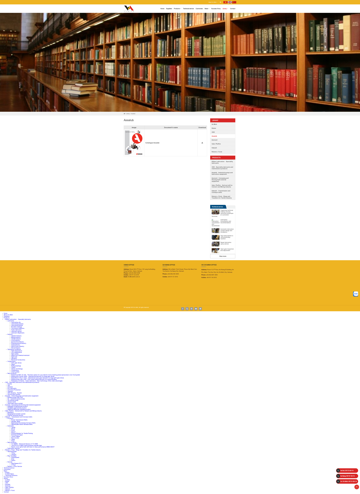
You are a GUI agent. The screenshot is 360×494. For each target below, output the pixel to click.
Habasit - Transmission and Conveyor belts (221, 191)
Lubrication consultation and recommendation (225, 221)
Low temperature (16, 352)
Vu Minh (214, 124)
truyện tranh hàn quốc (45, 300)
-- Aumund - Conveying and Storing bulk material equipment (22, 405)
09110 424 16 (348, 481)
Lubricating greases (17, 324)
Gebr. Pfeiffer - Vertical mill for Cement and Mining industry (222, 186)
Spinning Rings (12, 451)
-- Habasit (7, 489)
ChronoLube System (14, 394)
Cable (13, 439)
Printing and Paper (17, 435)
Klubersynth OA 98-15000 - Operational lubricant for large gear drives (32, 376)
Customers (7, 469)
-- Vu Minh (7, 480)
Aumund (214, 140)
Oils (9, 385)
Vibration (14, 358)
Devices (10, 462)
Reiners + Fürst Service (15, 466)
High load (14, 357)
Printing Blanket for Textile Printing (22, 433)
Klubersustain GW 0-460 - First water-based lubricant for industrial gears (34, 379)
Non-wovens (15, 438)
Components (12, 361)
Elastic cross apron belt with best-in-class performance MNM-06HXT (33, 447)
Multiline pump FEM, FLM (15, 397)
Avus (12, 459)
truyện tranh (15, 300)
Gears (13, 364)
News (5, 471)
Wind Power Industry (17, 346)
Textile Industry (16, 339)
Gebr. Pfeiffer (216, 144)
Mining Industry (16, 337)
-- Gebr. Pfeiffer (9, 487)
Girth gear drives (16, 363)
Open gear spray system (15, 403)
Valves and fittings (17, 369)
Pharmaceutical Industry (18, 343)
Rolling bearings (16, 366)
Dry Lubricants (12, 388)
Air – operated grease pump (16, 399)
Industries (11, 426)
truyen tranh (20, 300)
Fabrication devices (14, 448)
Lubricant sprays (16, 331)
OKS (213, 132)
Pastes (10, 384)
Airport (13, 432)
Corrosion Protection (14, 390)
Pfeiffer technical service (15, 415)
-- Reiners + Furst (9, 490)
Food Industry (15, 340)
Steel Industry (15, 345)
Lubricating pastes (17, 325)
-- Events (6, 472)
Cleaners (10, 391)
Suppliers (7, 316)
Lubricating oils (16, 322)
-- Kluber (6, 481)
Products (216, 157)
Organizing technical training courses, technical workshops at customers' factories (222, 213)
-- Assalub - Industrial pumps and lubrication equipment (21, 396)
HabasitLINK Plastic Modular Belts (22, 424)
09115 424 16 (346, 470)
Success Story (8, 477)
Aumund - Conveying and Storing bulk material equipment (220, 179)
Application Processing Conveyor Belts (23, 423)
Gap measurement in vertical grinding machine (226, 237)
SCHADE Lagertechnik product (17, 408)
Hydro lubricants (16, 330)
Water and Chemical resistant (20, 355)
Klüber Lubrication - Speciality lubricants (222, 162)
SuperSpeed (15, 457)
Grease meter (12, 402)
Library (128, 113)
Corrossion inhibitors (17, 328)
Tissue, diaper (15, 436)
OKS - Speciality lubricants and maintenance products (222, 167)
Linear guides (15, 372)
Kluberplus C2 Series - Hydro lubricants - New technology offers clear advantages (37, 381)
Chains (13, 367)
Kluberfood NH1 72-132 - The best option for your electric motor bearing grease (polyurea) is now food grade (45, 375)
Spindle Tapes (15, 421)
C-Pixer (13, 465)
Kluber (214, 128)
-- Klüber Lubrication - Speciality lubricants (17, 319)
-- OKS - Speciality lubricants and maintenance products (21, 382)
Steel (13, 441)
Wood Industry (15, 348)
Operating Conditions (14, 349)
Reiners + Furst (217, 152)
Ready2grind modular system (16, 414)
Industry (10, 334)
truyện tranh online (37, 300)
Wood (13, 429)
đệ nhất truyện (3, 300)
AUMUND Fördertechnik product (18, 406)
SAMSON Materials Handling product (19, 409)
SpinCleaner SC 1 (16, 463)
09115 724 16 (347, 476)
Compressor (15, 370)
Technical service (217, 207)
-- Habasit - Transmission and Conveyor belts (18, 417)
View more (222, 256)
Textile (13, 427)
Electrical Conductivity (18, 360)
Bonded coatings (16, 327)
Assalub (133, 113)
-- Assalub (7, 484)
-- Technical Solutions (10, 475)
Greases (10, 387)
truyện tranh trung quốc (55, 300)
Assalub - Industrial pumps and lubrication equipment (222, 173)
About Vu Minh (212, 2)
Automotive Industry (17, 342)
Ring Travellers (12, 456)
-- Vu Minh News (9, 474)
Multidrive (11, 412)
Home (5, 313)
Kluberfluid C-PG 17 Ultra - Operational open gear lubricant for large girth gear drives (37, 378)
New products (12, 373)
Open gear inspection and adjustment (227, 249)
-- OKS (6, 483)
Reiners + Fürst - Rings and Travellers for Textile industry (222, 197)
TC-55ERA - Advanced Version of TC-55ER (24, 444)
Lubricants (11, 321)
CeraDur (13, 454)
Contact (6, 492)
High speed (14, 354)
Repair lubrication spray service (225, 243)
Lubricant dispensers (17, 333)
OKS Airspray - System (15, 393)
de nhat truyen (9, 300)
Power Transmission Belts (19, 420)
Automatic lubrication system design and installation (227, 230)
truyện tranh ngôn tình (28, 300)
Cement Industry (16, 336)
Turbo (13, 453)
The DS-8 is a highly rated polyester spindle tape (26, 445)
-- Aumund (7, 486)
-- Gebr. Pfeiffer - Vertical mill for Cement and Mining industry (23, 411)
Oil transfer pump (13, 400)
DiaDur (13, 460)
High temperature (16, 351)
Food (13, 430)
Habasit (214, 148)
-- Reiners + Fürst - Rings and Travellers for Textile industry (22, 450)
